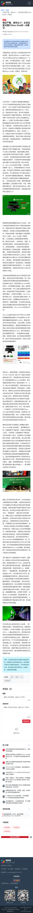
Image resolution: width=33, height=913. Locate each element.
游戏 (7, 10)
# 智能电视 (7, 827)
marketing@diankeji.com (14, 872)
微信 (12, 677)
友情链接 (24, 869)
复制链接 (7, 680)
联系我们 (17, 869)
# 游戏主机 (7, 831)
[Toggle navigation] (29, 3)
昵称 (4, 693)
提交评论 (26, 721)
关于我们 (3, 869)
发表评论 (5, 704)
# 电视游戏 (16, 827)
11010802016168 (25, 911)
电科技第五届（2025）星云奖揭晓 (13, 815)
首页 (2, 10)
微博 (17, 677)
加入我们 (10, 869)
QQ (22, 677)
